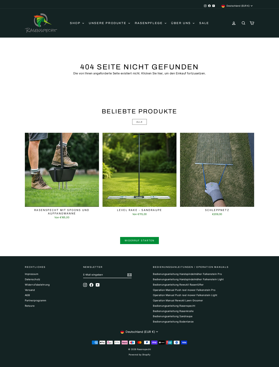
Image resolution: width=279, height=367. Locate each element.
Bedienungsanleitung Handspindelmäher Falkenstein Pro (187, 274)
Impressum (31, 274)
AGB (27, 295)
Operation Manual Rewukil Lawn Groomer (178, 300)
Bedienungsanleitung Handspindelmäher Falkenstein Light (188, 279)
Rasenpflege (149, 23)
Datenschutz (32, 279)
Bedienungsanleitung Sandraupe (172, 316)
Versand (30, 290)
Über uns (181, 23)
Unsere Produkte (108, 23)
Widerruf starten (140, 240)
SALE (204, 23)
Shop (76, 23)
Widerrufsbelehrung (37, 284)
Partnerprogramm (35, 300)
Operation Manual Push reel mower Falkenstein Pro (184, 290)
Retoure (30, 305)
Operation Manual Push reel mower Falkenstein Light (185, 295)
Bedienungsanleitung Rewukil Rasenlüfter (178, 284)
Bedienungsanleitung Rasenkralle (173, 311)
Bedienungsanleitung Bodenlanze (173, 321)
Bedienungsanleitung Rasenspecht (174, 305)
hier (160, 73)
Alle (139, 122)
